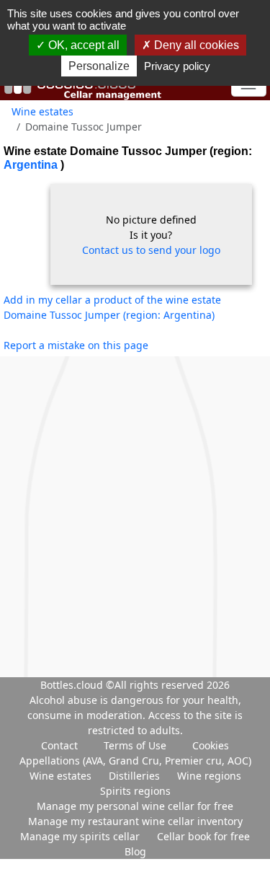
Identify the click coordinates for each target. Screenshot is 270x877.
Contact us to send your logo (151, 250)
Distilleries (136, 776)
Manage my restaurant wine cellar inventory (135, 821)
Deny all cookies (195, 45)
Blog (135, 851)
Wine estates (42, 111)
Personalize (99, 66)
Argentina (32, 165)
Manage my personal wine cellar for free (135, 806)
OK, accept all (82, 45)
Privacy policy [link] (177, 66)
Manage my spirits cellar (81, 836)
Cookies (210, 745)
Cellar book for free (203, 836)
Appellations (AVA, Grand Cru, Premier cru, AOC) (135, 760)
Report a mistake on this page (76, 345)
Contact (59, 745)
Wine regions (209, 776)
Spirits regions (135, 791)
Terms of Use (135, 745)
